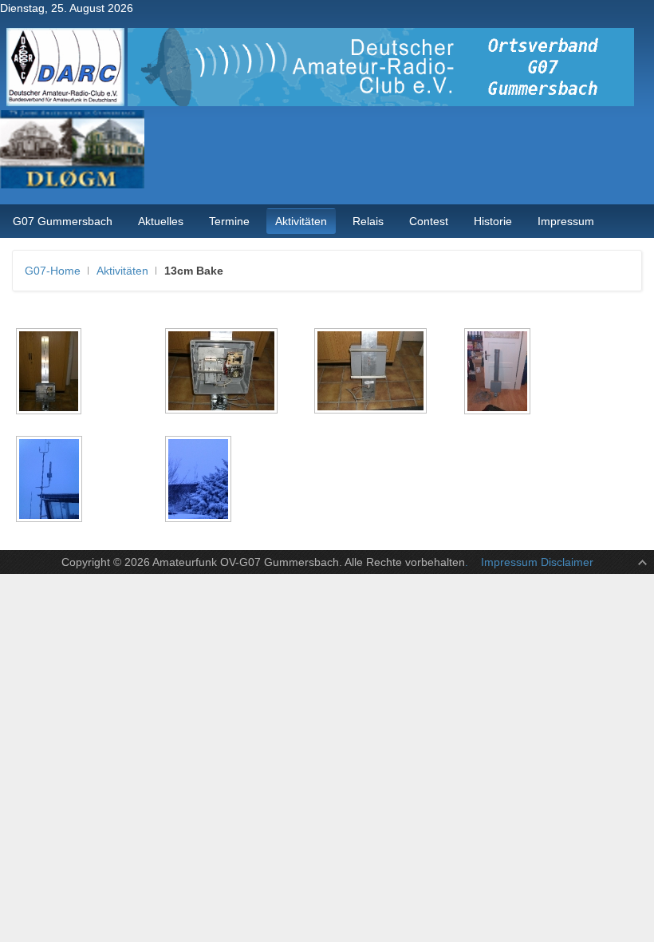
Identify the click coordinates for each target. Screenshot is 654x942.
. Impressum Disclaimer (529, 562)
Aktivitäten (122, 270)
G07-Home (53, 270)
